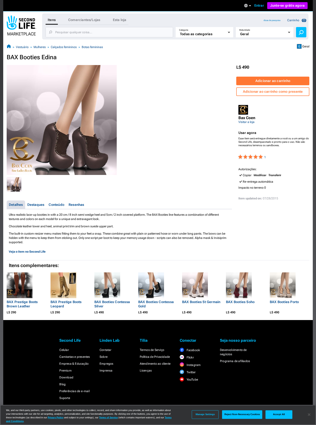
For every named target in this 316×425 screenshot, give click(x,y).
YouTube (192, 379)
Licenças (146, 370)
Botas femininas (92, 47)
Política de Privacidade (155, 356)
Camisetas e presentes (74, 356)
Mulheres (40, 47)
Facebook (193, 350)
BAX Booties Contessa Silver (112, 304)
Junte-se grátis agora (287, 5)
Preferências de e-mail (74, 391)
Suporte (64, 398)
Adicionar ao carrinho (272, 81)
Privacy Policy (55, 417)
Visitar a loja (246, 122)
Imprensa (106, 370)
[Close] (309, 414)
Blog (62, 384)
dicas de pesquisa (272, 20)
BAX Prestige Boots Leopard (66, 304)
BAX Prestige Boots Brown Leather (22, 304)
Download (66, 377)
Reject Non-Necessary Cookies (242, 414)
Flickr (190, 357)
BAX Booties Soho (240, 302)
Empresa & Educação (74, 363)
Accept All (279, 414)
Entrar (259, 5)
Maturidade (244, 30)
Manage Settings (205, 414)
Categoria (183, 30)
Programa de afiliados (235, 361)
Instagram (193, 365)
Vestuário (22, 47)
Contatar (106, 350)
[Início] (9, 47)
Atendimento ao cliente (155, 363)
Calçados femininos (64, 47)
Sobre (103, 356)
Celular (64, 350)
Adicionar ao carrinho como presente (273, 92)
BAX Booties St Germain (201, 302)
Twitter (191, 372)
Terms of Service (108, 417)
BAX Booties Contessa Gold (156, 304)
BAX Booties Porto (284, 302)
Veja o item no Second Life (27, 251)
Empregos (107, 363)
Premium (65, 370)
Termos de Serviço (152, 350)
